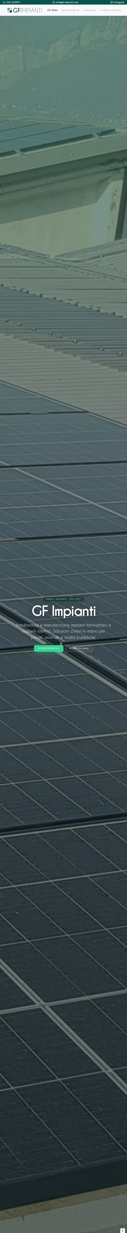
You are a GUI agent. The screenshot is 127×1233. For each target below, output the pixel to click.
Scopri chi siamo (79, 648)
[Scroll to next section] (63, 664)
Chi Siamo (52, 10)
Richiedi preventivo (48, 648)
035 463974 (13, 2)
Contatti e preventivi (110, 10)
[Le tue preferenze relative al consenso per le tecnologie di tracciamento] (122, 1230)
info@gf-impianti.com (67, 2)
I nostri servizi (89, 10)
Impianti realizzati (70, 10)
